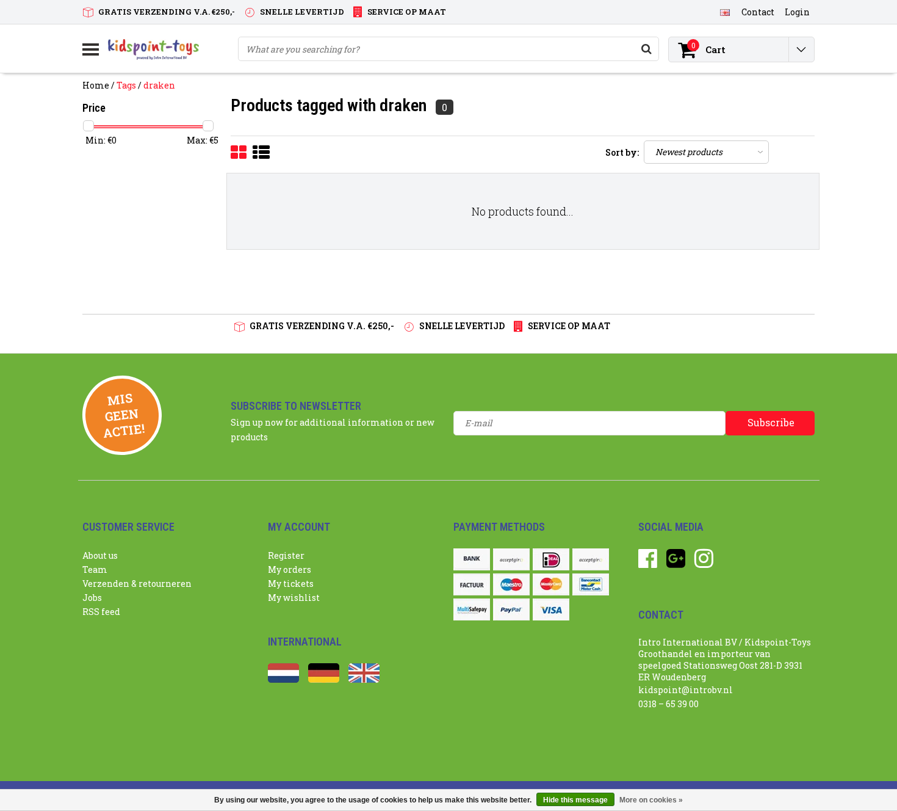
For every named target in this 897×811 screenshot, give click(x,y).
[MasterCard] (551, 584)
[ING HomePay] (590, 559)
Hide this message (575, 800)
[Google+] (675, 563)
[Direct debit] (511, 559)
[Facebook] (647, 563)
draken (159, 85)
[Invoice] (471, 584)
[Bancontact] (590, 584)
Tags (126, 85)
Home (95, 85)
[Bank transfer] (471, 559)
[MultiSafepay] (471, 609)
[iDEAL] (551, 559)
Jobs (92, 597)
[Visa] (551, 609)
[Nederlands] (283, 679)
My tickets (291, 583)
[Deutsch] (323, 679)
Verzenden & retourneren (137, 583)
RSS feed (101, 611)
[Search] (646, 49)
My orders (289, 569)
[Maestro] (511, 584)
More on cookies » (651, 800)
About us (100, 555)
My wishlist (294, 597)
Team (94, 569)
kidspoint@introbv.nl (685, 690)
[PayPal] (511, 609)
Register (286, 555)
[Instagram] (703, 563)
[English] (725, 11)
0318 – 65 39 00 (668, 704)
